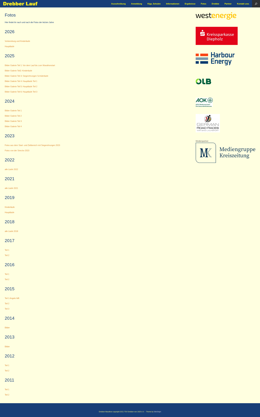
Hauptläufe (9, 46)
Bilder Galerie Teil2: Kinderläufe (18, 70)
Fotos (203, 4)
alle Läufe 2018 (11, 231)
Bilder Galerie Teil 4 (13, 126)
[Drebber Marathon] (20, 3)
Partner (228, 4)
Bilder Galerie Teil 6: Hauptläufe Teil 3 (21, 92)
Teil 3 (7, 309)
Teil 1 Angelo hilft (12, 298)
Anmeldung (136, 4)
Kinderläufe (10, 207)
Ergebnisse (190, 4)
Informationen (172, 4)
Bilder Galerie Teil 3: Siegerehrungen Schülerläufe (26, 76)
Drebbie (215, 4)
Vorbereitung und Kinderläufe (17, 41)
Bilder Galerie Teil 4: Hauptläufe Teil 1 (21, 81)
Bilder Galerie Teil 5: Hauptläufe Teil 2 (21, 86)
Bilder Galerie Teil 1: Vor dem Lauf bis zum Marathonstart (30, 65)
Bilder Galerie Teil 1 (13, 110)
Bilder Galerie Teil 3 (13, 121)
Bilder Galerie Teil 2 (13, 116)
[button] (256, 3)
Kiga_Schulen (154, 4)
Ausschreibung (118, 4)
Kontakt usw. (243, 4)
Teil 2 (7, 255)
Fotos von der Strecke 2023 (17, 150)
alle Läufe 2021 (11, 188)
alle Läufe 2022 (11, 169)
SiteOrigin (157, 412)
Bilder (7, 327)
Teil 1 (7, 250)
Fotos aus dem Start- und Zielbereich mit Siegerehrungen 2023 (32, 145)
